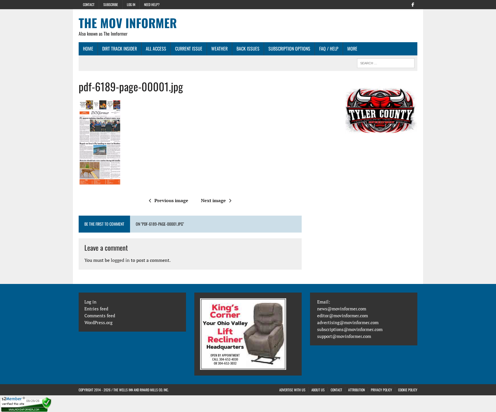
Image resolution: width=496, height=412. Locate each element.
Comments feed (99, 315)
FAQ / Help (328, 48)
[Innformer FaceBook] (412, 4)
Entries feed (96, 309)
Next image (213, 200)
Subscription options (289, 48)
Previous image (171, 200)
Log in (131, 4)
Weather (219, 48)
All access (156, 48)
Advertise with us (292, 389)
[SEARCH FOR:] (385, 62)
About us (318, 389)
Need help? (152, 4)
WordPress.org (98, 322)
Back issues (248, 48)
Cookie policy (407, 389)
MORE (352, 48)
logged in (120, 260)
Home (88, 48)
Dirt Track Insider (119, 48)
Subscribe (110, 4)
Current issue (188, 48)
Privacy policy (381, 389)
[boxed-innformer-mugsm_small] (381, 110)
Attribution (356, 389)
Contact (88, 4)
